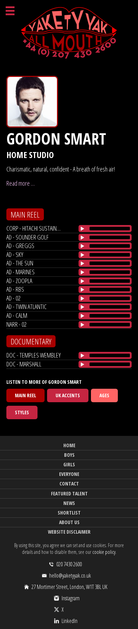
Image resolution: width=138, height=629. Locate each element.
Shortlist (69, 512)
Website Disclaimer (69, 531)
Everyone (69, 474)
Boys (69, 454)
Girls (69, 464)
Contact (69, 483)
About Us (69, 522)
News (69, 503)
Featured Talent (69, 493)
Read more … (20, 183)
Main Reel (25, 395)
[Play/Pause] (82, 228)
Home (69, 445)
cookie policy (103, 552)
